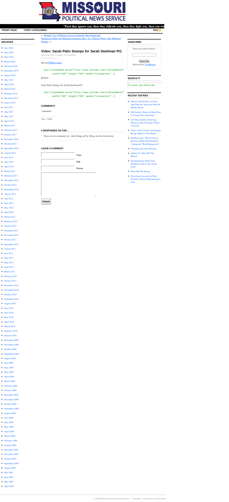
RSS (155, 30)
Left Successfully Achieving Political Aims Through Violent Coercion (145, 122)
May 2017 (9, 116)
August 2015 (10, 152)
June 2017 (9, 111)
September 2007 (11, 463)
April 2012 (9, 212)
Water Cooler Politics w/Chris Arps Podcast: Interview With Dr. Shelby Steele (145, 104)
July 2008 (8, 417)
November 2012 (11, 180)
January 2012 (10, 225)
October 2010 (10, 294)
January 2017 (10, 134)
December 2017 (11, 98)
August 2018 (10, 75)
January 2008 (10, 445)
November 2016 (11, 139)
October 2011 (10, 239)
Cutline (146, 498)
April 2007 (9, 486)
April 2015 (9, 166)
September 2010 (11, 298)
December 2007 (11, 449)
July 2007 (8, 472)
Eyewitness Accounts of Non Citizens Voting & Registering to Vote (146, 179)
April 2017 (9, 120)
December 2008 (11, 394)
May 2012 (9, 207)
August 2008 (10, 413)
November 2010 (11, 289)
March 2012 (9, 216)
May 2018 (9, 79)
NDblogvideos (55, 62)
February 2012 (10, 221)
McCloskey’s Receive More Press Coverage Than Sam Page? (146, 114)
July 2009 (8, 362)
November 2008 (11, 399)
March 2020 (9, 61)
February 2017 (10, 129)
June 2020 (9, 52)
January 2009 (10, 390)
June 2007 (9, 477)
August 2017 (10, 102)
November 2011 (11, 235)
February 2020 (10, 66)
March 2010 (9, 326)
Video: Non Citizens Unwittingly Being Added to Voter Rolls (146, 132)
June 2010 (9, 312)
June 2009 (9, 367)
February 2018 (10, 93)
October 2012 (10, 184)
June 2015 (9, 161)
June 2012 (9, 203)
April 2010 (9, 321)
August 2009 (10, 358)
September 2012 (11, 189)
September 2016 (11, 148)
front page (9, 30)
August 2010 (10, 303)
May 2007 (9, 481)
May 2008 (9, 426)
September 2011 (11, 244)
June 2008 (9, 422)
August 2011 (10, 248)
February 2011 (10, 276)
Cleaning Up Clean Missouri (144, 148)
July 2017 (8, 107)
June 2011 (9, 257)
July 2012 (8, 198)
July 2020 (8, 47)
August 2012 (10, 193)
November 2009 (11, 344)
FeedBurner (150, 64)
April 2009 (9, 376)
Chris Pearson (160, 498)
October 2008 (10, 403)
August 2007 (10, 467)
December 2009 (11, 340)
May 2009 (9, 372)
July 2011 (8, 253)
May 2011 (9, 262)
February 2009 (10, 385)
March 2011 (9, 271)
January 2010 (10, 335)
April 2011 (9, 266)
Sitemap (136, 498)
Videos (49, 118)
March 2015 (9, 171)
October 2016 (10, 143)
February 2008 (10, 440)
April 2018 (9, 84)
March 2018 (9, 88)
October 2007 (10, 458)
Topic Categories (35, 30)
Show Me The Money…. (142, 171)
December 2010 (11, 285)
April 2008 (9, 431)
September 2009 (11, 353)
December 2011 (11, 230)
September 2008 (11, 408)
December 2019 (11, 70)
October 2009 (10, 349)
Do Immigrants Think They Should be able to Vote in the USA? (144, 163)
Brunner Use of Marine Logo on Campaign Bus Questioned (72, 35)
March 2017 (9, 125)
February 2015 (10, 175)
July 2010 (8, 308)
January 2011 (10, 280)
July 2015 (8, 157)
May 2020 (9, 56)
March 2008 (9, 435)
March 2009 (9, 381)
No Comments (70, 55)
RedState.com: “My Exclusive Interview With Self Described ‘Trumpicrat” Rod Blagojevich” (145, 140)
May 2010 (9, 317)
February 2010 (10, 330)
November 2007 (11, 454)
